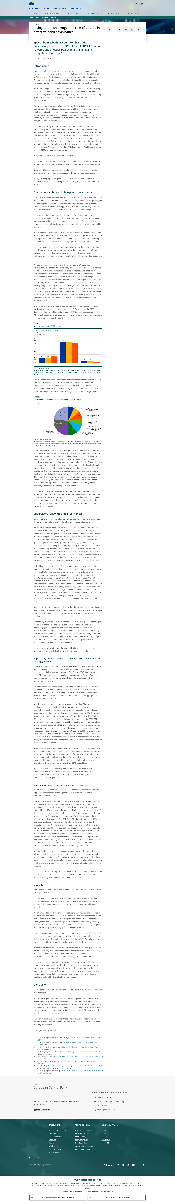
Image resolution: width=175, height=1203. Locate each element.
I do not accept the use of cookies (117, 1197)
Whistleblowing (107, 1143)
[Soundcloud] (138, 1165)
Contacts (52, 1140)
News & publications (112, 13)
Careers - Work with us (57, 1130)
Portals (104, 1130)
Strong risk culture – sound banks (77, 1047)
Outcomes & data (93, 13)
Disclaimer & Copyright (84, 1130)
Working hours (54, 1146)
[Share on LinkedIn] (132, 29)
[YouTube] (133, 1165)
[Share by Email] (138, 29)
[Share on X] (119, 29)
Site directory (35, 1157)
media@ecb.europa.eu (106, 1110)
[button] (139, 3)
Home (31, 17)
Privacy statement (82, 1133)
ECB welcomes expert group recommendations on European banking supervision (75, 1056)
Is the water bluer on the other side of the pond (68, 1061)
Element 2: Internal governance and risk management (78, 1052)
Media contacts (43, 1110)
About (35, 13)
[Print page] (109, 29)
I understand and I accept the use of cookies (58, 1197)
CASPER (104, 1136)
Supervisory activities (73, 13)
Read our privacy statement (72, 1192)
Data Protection (81, 1143)
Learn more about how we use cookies (101, 1192)
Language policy (81, 1140)
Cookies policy (80, 1136)
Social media (54, 1152)
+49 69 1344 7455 (104, 1106)
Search (136, 3)
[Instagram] (128, 1165)
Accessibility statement (84, 1146)
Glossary (52, 1133)
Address (52, 1143)
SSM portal (106, 1140)
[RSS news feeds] (143, 1165)
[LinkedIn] (123, 1165)
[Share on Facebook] (126, 29)
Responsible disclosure (84, 1149)
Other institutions (56, 1136)
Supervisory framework (52, 13)
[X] (118, 1165)
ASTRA (104, 1133)
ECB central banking (133, 13)
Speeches (54, 17)
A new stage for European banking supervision (64, 1066)
